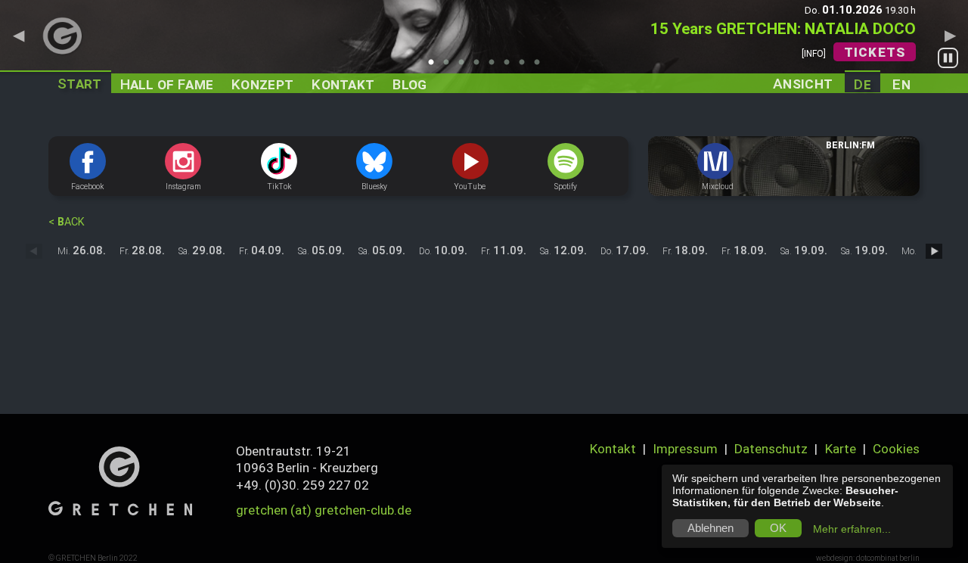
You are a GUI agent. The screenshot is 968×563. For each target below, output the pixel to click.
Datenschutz (771, 448)
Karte (840, 448)
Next (949, 34)
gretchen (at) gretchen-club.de (323, 510)
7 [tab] (525, 66)
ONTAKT (343, 84)
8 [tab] (540, 66)
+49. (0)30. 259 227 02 (302, 485)
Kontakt (613, 448)
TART (79, 83)
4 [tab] (480, 66)
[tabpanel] (484, 46)
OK (778, 527)
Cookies (896, 448)
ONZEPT (262, 84)
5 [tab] (495, 66)
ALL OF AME (167, 84)
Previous (18, 34)
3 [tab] (465, 66)
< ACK (66, 222)
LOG (409, 84)
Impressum (685, 448)
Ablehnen (710, 527)
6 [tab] (510, 66)
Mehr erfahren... (852, 529)
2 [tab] (450, 66)
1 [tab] (435, 66)
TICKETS (874, 52)
